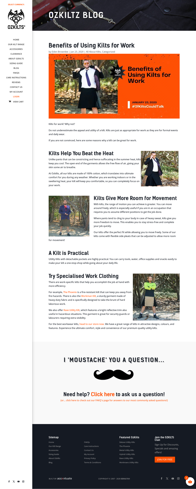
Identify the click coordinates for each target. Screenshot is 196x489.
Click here (103, 394)
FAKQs (16, 73)
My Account (16, 92)
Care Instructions (16, 78)
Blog (16, 68)
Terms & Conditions (92, 462)
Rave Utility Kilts (126, 458)
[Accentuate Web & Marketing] (64, 478)
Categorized (108, 51)
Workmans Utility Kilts (128, 462)
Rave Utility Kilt (72, 310)
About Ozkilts (16, 59)
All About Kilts (93, 51)
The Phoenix (70, 292)
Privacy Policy (90, 458)
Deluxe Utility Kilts (127, 442)
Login (16, 97)
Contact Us (16, 87)
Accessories (16, 49)
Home (16, 40)
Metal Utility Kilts (126, 450)
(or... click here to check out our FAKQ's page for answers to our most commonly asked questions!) (114, 400)
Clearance (16, 54)
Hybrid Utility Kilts (127, 454)
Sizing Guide (16, 63)
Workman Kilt (88, 296)
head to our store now (91, 324)
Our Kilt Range (16, 44)
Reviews (16, 82)
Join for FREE (164, 459)
